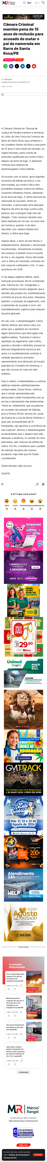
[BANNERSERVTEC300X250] (23, 851)
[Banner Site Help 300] (23, 884)
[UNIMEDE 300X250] (23, 673)
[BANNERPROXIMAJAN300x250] (23, 534)
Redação (8, 79)
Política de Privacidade (19, 1155)
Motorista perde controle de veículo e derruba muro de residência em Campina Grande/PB (15, 1003)
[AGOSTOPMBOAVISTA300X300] (23, 921)
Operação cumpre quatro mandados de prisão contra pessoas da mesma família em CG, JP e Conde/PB (15, 1051)
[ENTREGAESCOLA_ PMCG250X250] (23, 600)
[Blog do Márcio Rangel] (9, 3)
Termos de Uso (10, 1158)
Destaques (9, 60)
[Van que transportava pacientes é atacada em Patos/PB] (34, 1031)
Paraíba (31, 1018)
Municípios (32, 1015)
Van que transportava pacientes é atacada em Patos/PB (15, 1027)
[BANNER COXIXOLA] (23, 815)
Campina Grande (31, 985)
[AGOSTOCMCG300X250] (23, 567)
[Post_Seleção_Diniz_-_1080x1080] (23, 636)
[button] (38, 1154)
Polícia (19, 60)
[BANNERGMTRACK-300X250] (23, 779)
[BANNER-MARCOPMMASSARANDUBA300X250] (23, 745)
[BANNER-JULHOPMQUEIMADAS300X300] (23, 709)
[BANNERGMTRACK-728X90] (23, 16)
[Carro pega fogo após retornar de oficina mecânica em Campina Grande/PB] (34, 982)
